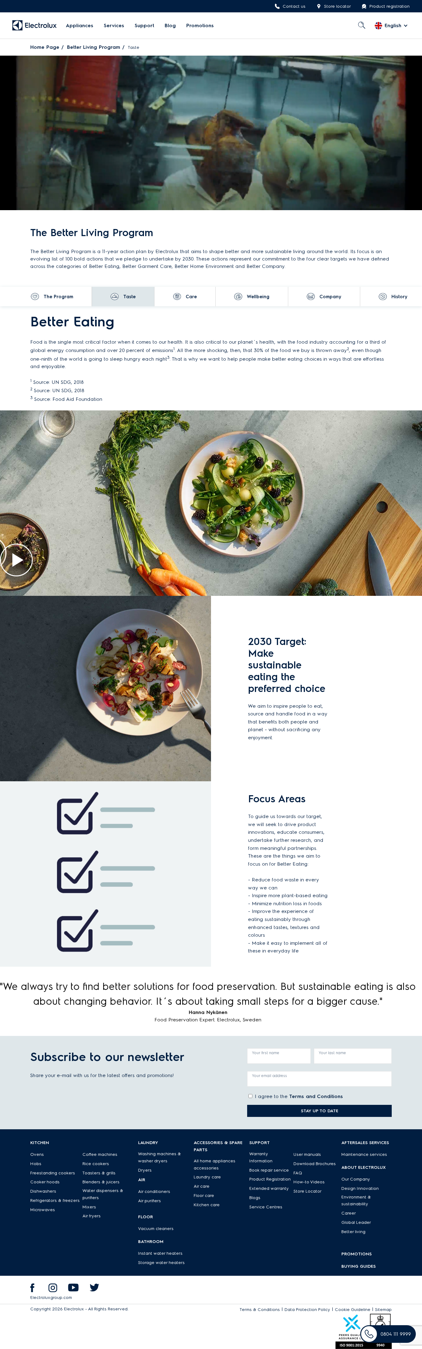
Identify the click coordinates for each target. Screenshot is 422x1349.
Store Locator (307, 1191)
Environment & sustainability (356, 1200)
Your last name (332, 1052)
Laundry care (207, 1177)
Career (348, 1213)
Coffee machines (99, 1154)
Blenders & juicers (101, 1182)
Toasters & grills (99, 1173)
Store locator (337, 6)
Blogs (254, 1197)
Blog (170, 25)
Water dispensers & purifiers (102, 1194)
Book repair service (269, 1170)
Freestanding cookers (52, 1173)
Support (144, 25)
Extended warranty (269, 1188)
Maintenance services (364, 1154)
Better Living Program (93, 47)
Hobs (35, 1163)
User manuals (307, 1154)
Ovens (37, 1154)
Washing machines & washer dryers (159, 1157)
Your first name (265, 1052)
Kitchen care (207, 1204)
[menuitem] (80, 25)
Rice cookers (95, 1163)
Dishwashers (43, 1191)
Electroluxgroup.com (51, 1297)
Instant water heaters (160, 1253)
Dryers (145, 1170)
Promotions (200, 25)
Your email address (269, 1075)
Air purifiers (149, 1200)
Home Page (44, 47)
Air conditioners (154, 1191)
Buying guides (358, 1266)
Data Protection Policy (307, 1309)
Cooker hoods (45, 1182)
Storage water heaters (161, 1262)
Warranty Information (260, 1157)
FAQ (297, 1173)
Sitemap (383, 1309)
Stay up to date (319, 1111)
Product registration (389, 6)
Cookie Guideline (352, 1309)
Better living (353, 1231)
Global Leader (356, 1222)
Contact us (294, 6)
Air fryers (91, 1216)
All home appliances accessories (214, 1164)
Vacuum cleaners (156, 1228)
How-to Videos (309, 1182)
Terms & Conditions (260, 1309)
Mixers (89, 1207)
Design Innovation (360, 1188)
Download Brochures (314, 1163)
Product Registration (270, 1179)
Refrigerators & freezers (55, 1200)
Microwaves (42, 1209)
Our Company (355, 1179)
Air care (201, 1186)
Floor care (204, 1195)
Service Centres (265, 1207)
